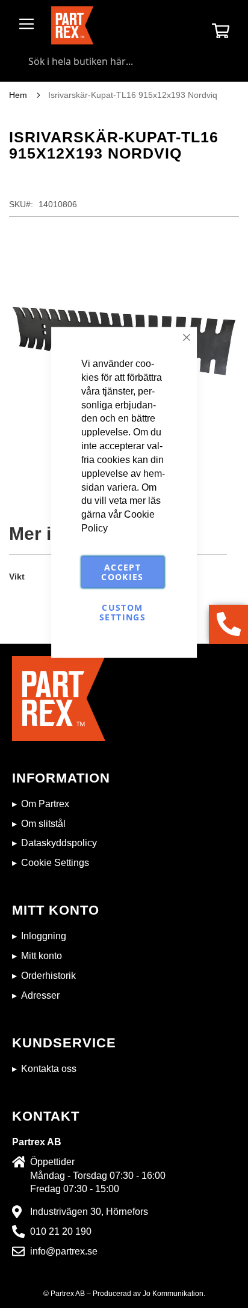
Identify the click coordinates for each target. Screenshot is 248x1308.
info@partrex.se (64, 1251)
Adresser (40, 995)
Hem (18, 95)
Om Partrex (45, 804)
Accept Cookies (122, 571)
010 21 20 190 (60, 1231)
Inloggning (43, 936)
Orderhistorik (48, 975)
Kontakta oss (48, 1069)
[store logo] (72, 25)
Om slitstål (43, 824)
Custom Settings (122, 611)
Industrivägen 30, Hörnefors (89, 1212)
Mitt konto (41, 956)
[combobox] (124, 61)
